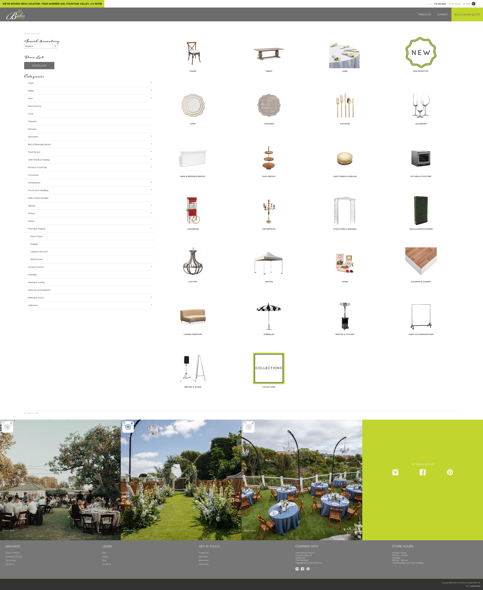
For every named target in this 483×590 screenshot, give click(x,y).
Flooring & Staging (36, 228)
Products (424, 14)
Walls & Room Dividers (38, 198)
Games (31, 221)
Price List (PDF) (12, 553)
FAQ (104, 553)
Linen (30, 98)
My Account (11, 560)
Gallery (105, 556)
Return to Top (31, 413)
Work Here (203, 564)
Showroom (204, 560)
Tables (31, 90)
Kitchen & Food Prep (37, 167)
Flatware (32, 129)
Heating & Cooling (36, 282)
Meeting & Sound (36, 297)
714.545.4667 (437, 4)
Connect (442, 14)
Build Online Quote (467, 14)
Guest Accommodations (39, 290)
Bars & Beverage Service (39, 144)
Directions (203, 556)
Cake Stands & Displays (39, 159)
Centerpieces (34, 182)
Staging (34, 244)
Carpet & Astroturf (39, 251)
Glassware (33, 136)
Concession (33, 175)
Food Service (34, 152)
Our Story (106, 564)
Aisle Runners (36, 259)
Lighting (31, 205)
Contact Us (204, 553)
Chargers (32, 121)
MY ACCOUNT (454, 4)
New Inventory (34, 106)
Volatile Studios (475, 586)
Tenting (31, 213)
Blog (104, 560)
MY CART (466, 4)
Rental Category (32, 34)
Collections (33, 305)
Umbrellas (32, 274)
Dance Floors (36, 236)
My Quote (10, 564)
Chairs (31, 83)
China (30, 113)
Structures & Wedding (38, 190)
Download (39, 65)
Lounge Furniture (36, 267)
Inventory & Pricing (14, 556)
